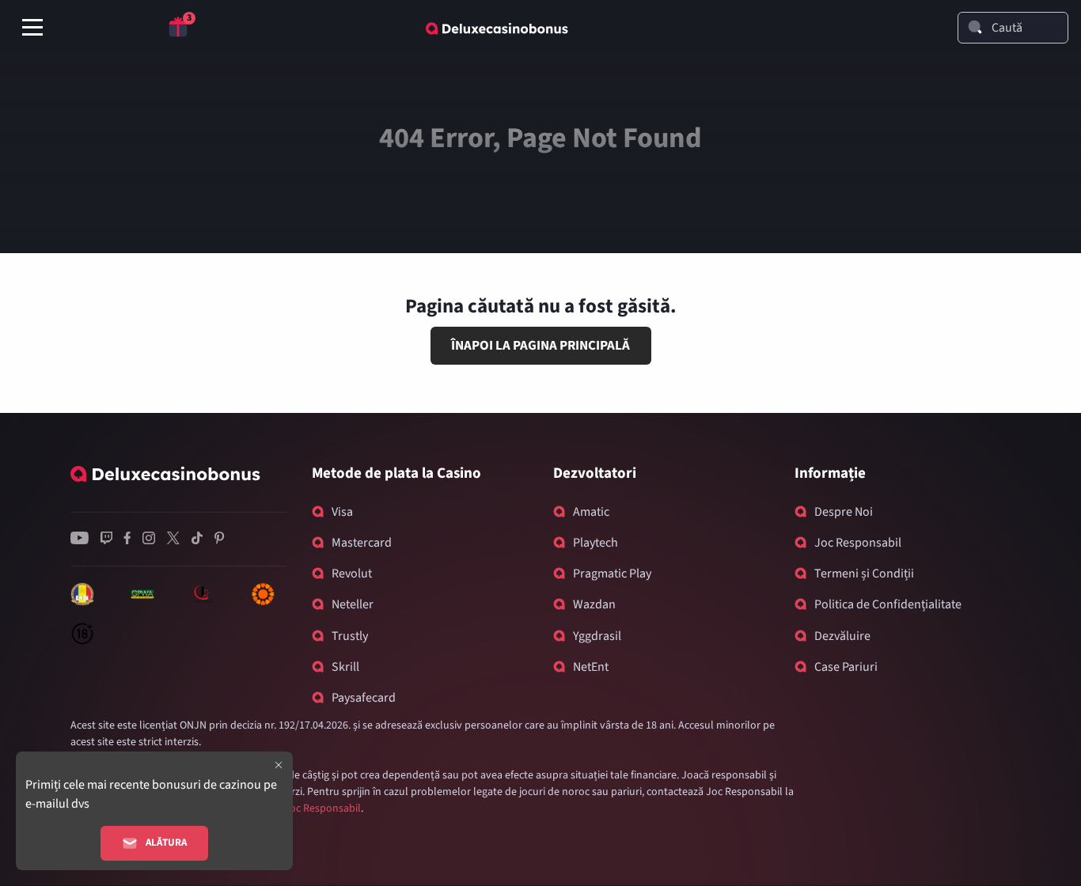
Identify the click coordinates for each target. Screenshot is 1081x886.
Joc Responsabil (857, 542)
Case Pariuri (846, 667)
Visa (342, 512)
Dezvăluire (842, 636)
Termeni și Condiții (864, 573)
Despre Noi (843, 512)
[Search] (975, 27)
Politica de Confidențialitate (888, 604)
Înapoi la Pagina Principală (540, 345)
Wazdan (594, 604)
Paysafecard (364, 697)
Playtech (595, 542)
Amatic (591, 512)
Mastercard (362, 542)
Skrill (345, 667)
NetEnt (591, 667)
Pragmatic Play (612, 573)
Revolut (352, 573)
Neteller (353, 604)
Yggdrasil (597, 636)
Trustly (350, 636)
